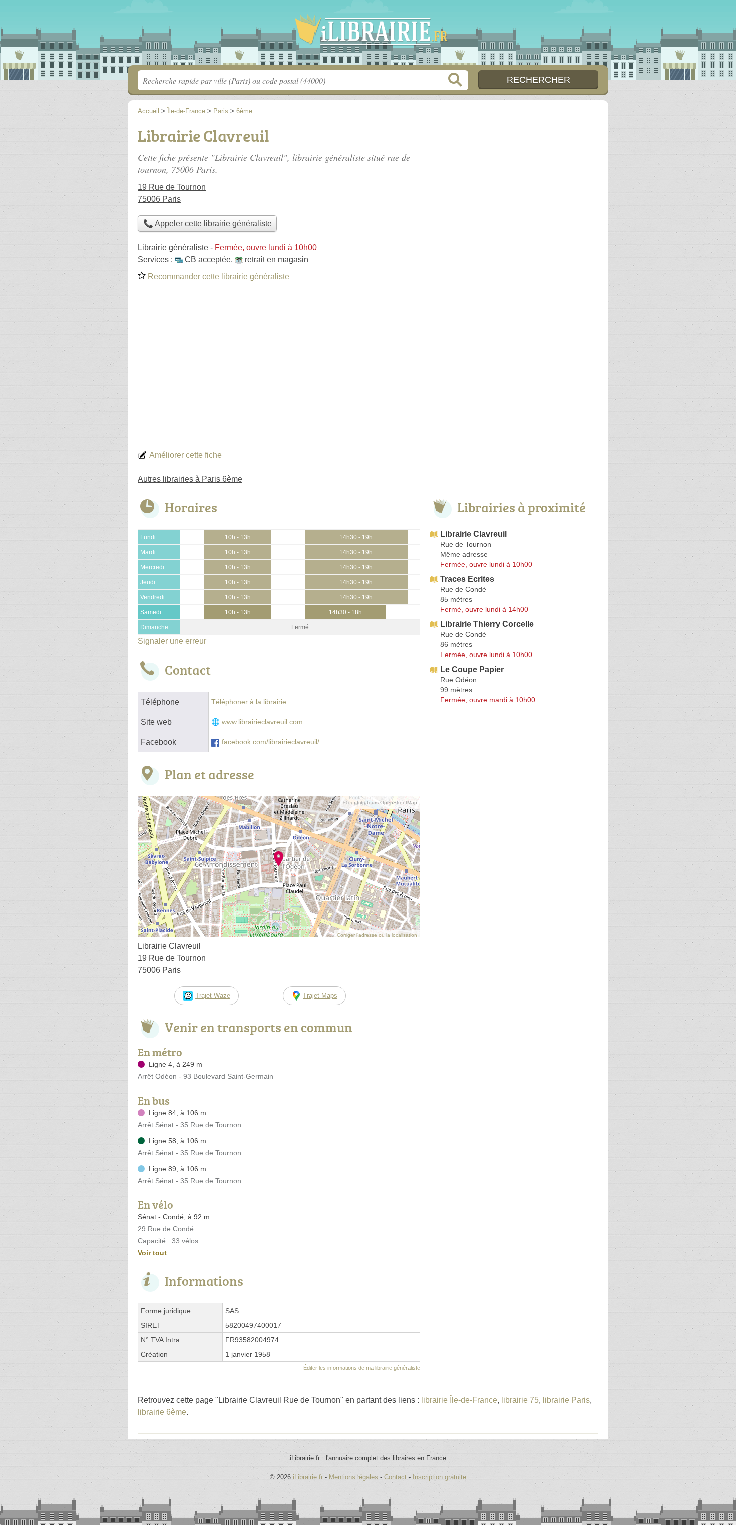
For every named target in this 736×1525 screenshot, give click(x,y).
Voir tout (152, 1253)
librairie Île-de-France (459, 1400)
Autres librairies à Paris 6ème (190, 479)
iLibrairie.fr (368, 35)
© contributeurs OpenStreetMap (380, 802)
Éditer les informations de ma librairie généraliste (361, 1368)
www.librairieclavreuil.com (262, 722)
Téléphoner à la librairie (248, 702)
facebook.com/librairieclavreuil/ (270, 742)
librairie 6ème (162, 1412)
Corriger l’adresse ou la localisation (377, 935)
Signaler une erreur (172, 641)
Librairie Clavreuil (473, 534)
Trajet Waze (212, 995)
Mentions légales (353, 1477)
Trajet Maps (320, 995)
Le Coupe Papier (472, 669)
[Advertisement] (368, 369)
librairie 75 (520, 1400)
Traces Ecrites (467, 579)
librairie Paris (566, 1400)
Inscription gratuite (439, 1477)
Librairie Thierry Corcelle (487, 624)
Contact (395, 1477)
